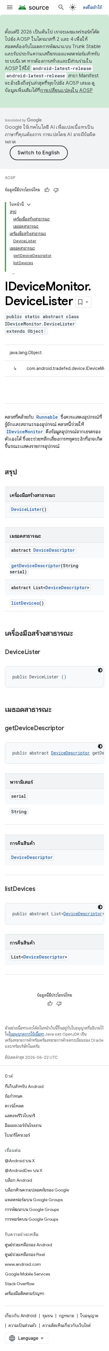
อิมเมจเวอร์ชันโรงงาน (23, 1125)
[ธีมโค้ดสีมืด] (100, 670)
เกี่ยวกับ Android (20, 1315)
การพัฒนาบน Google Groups (32, 1209)
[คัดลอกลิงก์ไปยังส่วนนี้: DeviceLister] (46, 652)
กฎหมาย (66, 1315)
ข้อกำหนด (13, 1096)
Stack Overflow (20, 1283)
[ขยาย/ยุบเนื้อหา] (28, 204)
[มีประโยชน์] (46, 190)
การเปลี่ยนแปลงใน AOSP (66, 90)
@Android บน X (20, 1160)
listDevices (25, 603)
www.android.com (23, 1264)
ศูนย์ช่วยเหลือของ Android (28, 1244)
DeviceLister (26, 509)
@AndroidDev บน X (23, 1170)
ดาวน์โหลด (14, 1106)
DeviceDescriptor (54, 550)
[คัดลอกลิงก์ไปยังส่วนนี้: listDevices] (41, 889)
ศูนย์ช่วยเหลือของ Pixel (25, 1254)
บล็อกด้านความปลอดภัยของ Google (37, 1190)
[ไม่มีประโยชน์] (56, 190)
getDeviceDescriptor (36, 565)
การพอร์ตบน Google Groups (31, 1219)
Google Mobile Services (27, 1274)
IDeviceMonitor (24, 432)
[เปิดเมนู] (10, 7)
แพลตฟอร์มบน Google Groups (34, 1199)
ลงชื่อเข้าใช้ (92, 7)
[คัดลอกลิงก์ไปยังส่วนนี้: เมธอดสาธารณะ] (57, 710)
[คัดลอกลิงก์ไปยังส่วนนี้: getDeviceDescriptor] (70, 728)
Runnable (47, 417)
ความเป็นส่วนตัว (22, 1325)
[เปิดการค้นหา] (61, 7)
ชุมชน (47, 1315)
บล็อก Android (18, 1180)
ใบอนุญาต (89, 1315)
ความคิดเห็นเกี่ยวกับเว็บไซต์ (66, 1325)
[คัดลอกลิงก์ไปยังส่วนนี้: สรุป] (23, 472)
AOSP (10, 177)
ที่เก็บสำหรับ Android (24, 1086)
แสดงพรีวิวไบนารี (20, 1115)
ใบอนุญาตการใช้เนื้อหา (26, 1034)
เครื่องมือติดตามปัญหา (24, 1293)
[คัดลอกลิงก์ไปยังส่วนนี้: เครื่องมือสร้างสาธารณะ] (79, 634)
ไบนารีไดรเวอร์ (17, 1135)
